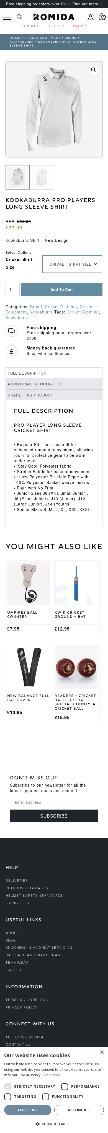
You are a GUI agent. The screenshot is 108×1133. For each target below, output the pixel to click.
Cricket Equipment (42, 38)
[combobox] (72, 264)
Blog (11, 940)
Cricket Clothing (61, 306)
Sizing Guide (19, 903)
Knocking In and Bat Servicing (39, 948)
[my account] (90, 19)
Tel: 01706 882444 (24, 1037)
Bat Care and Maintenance (36, 955)
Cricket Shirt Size (19, 263)
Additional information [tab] (34, 384)
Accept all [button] (27, 1110)
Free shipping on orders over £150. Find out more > (54, 3)
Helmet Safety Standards (34, 896)
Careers (15, 970)
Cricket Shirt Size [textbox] (71, 264)
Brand (71, 38)
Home (15, 38)
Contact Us (18, 1045)
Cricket (30, 26)
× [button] (102, 1053)
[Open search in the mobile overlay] (19, 16)
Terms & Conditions (27, 1000)
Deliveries (17, 881)
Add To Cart (61, 289)
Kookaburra (22, 42)
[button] (94, 70)
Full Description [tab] (27, 373)
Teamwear (17, 963)
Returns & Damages (27, 888)
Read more (51, 1075)
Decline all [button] (79, 1110)
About (12, 933)
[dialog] (54, 1090)
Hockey (56, 26)
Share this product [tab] (30, 395)
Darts (80, 26)
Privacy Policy (22, 1007)
